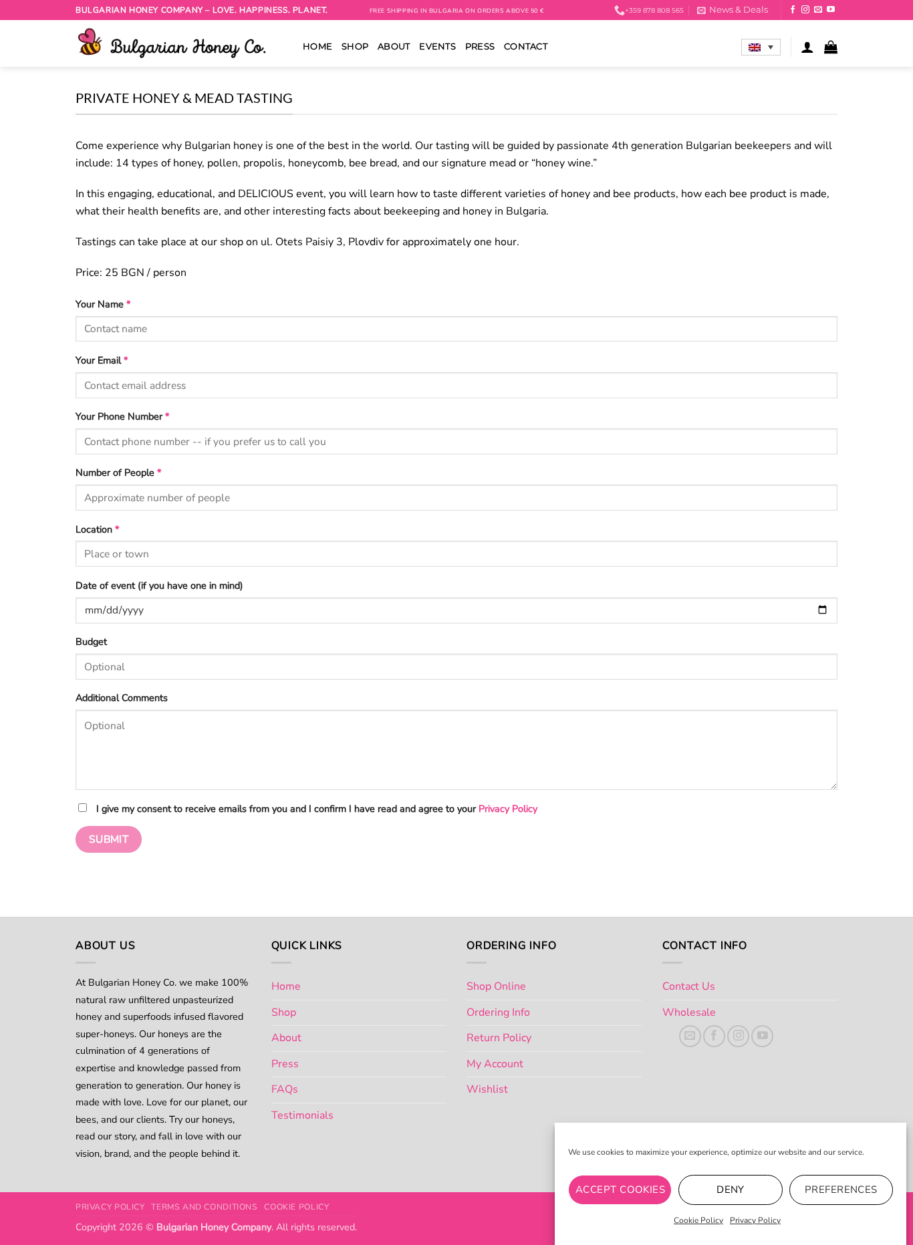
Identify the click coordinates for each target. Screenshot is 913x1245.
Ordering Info (498, 1012)
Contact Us (688, 986)
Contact (525, 46)
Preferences (841, 1189)
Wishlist (487, 1089)
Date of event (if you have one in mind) (159, 585)
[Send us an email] (818, 10)
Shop (355, 46)
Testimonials (302, 1115)
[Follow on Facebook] (793, 10)
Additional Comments (122, 697)
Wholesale (689, 1012)
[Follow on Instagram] (805, 10)
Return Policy (499, 1037)
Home (317, 46)
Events (437, 46)
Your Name (103, 304)
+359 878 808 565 (654, 10)
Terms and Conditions (204, 1207)
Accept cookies (620, 1189)
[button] (732, 10)
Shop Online (496, 986)
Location (97, 529)
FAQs (284, 1089)
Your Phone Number (122, 416)
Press (480, 46)
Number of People (118, 472)
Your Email (102, 360)
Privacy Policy (755, 1220)
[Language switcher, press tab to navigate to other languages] (761, 47)
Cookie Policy (698, 1220)
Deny (730, 1189)
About (394, 46)
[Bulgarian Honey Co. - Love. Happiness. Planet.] (179, 43)
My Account (495, 1064)
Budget (91, 641)
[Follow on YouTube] (831, 10)
